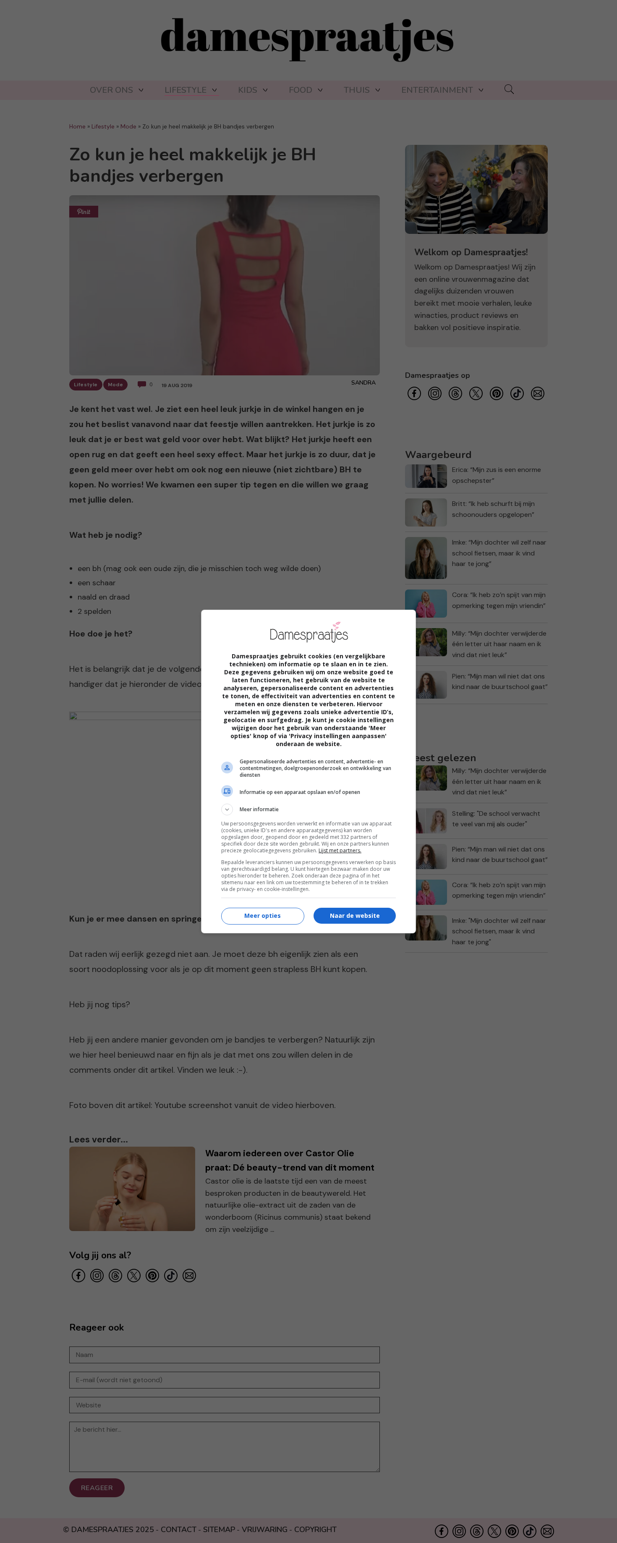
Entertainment (437, 90)
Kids (247, 90)
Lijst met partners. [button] (340, 850)
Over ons (111, 90)
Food (300, 90)
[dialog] (308, 771)
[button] (308, 809)
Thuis (357, 90)
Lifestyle (186, 90)
